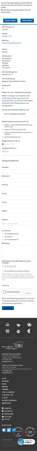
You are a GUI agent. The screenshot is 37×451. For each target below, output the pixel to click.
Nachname (6, 176)
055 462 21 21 (7, 36)
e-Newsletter (7, 395)
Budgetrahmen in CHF (10, 141)
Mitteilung (5, 243)
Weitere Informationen (9, 15)
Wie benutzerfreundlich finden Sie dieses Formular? (16, 262)
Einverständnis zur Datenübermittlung (16, 271)
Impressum (6, 403)
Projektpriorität (8, 148)
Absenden (8, 308)
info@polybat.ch (7, 373)
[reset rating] (3, 266)
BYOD (4, 379)
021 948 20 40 (7, 371)
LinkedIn (6, 408)
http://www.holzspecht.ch (11, 43)
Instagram (7, 414)
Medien (5, 387)
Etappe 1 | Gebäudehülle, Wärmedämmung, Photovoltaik (18, 126)
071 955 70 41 (7, 359)
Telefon (5, 220)
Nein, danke (27, 21)
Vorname (5, 167)
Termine (5, 390)
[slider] (5, 151)
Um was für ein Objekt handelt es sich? (15, 110)
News (4, 384)
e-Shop (5, 398)
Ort (4, 202)
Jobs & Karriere (8, 392)
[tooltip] (28, 122)
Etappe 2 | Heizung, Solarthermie (15, 129)
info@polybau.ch (7, 361)
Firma (4, 185)
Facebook (7, 411)
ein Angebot (8, 237)
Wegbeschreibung (9, 400)
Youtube (6, 417)
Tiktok (7, 419)
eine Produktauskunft (11, 239)
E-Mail (4, 211)
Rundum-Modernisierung (12, 137)
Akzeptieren (10, 21)
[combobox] (4, 224)
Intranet (5, 381)
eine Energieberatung (11, 234)
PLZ (4, 193)
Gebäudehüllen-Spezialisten (12, 101)
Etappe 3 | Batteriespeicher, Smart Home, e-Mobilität (18, 133)
